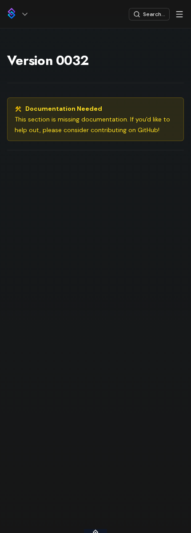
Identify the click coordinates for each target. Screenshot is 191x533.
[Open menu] (179, 14)
